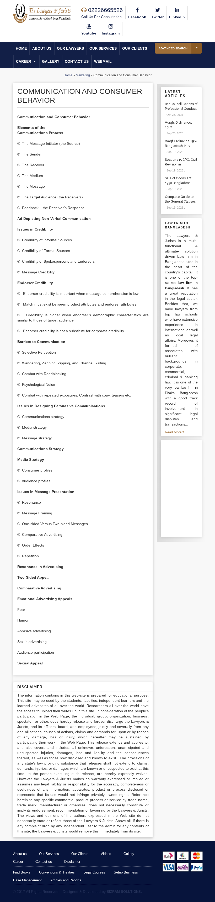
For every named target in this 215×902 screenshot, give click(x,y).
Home (21, 48)
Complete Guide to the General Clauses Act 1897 (180, 201)
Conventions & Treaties (57, 872)
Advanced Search (173, 48)
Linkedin (177, 17)
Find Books (21, 872)
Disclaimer (72, 862)
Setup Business (126, 872)
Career (23, 61)
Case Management (27, 880)
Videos (106, 854)
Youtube (88, 33)
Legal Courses (94, 872)
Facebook (137, 17)
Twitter (158, 17)
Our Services (103, 48)
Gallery (50, 61)
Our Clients (134, 48)
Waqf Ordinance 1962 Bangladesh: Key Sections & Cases (181, 145)
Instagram (111, 33)
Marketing (83, 75)
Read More (173, 432)
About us (41, 48)
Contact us (77, 61)
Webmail (103, 61)
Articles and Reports (65, 880)
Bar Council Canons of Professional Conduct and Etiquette (181, 108)
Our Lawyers (70, 48)
